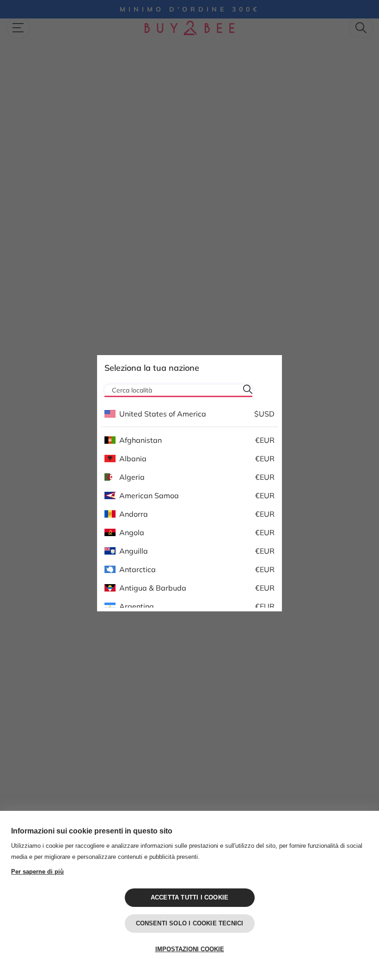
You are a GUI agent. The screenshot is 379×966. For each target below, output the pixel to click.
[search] (247, 389)
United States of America (162, 413)
